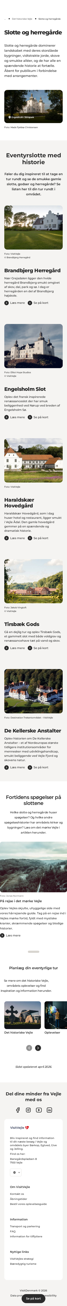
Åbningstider (18, 1199)
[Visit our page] (28, 1110)
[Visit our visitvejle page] (18, 1110)
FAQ (13, 1231)
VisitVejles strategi (22, 1258)
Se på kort (33, 1298)
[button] (33, 916)
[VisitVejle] (19, 1127)
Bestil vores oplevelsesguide (28, 1204)
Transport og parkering (25, 1226)
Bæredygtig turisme (23, 1263)
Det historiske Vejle (22, 18)
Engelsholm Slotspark (22, 117)
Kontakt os (17, 1194)
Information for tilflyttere (26, 1236)
